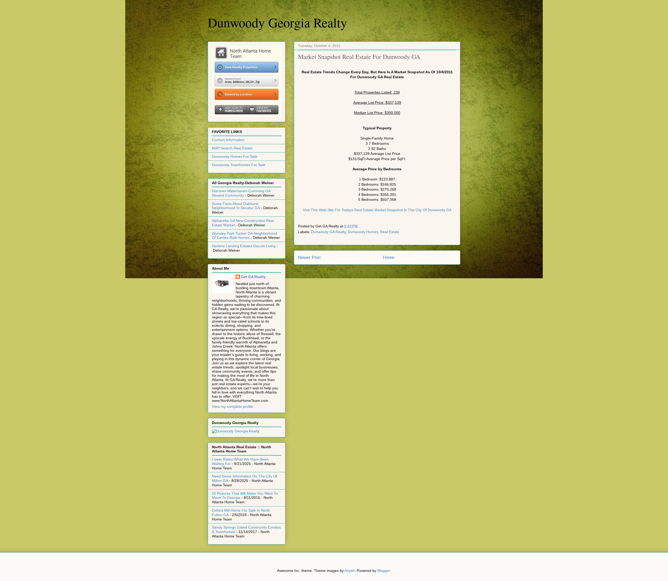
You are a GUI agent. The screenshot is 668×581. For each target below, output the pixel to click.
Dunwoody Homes (363, 232)
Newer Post (309, 257)
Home (388, 257)
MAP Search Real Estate (232, 148)
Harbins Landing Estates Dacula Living (244, 246)
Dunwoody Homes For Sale (234, 156)
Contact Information (228, 140)
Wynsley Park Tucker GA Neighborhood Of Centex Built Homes (244, 235)
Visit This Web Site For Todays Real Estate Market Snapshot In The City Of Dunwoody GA (377, 210)
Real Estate (389, 232)
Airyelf (349, 570)
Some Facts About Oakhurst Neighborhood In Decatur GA (236, 206)
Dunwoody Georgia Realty (277, 22)
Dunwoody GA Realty (328, 232)
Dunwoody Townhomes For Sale (238, 165)
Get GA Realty (253, 277)
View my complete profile (232, 406)
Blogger (383, 570)
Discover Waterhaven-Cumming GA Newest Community (241, 193)
